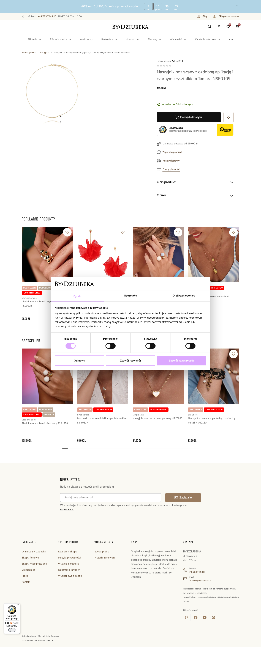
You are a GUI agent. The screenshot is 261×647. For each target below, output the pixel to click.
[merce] (49, 641)
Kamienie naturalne (205, 39)
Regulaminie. (67, 509)
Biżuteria (32, 39)
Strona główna (29, 52)
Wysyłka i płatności (68, 564)
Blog (204, 16)
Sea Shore (192, 415)
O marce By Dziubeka (34, 551)
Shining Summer (29, 298)
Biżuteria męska (58, 39)
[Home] (130, 27)
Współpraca (28, 570)
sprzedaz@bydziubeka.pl (200, 581)
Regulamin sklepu (67, 551)
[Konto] (219, 26)
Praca (25, 576)
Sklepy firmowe (30, 558)
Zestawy (152, 39)
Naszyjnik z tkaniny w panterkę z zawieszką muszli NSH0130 (211, 420)
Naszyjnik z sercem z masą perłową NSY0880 (157, 418)
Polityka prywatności (69, 558)
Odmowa (79, 360)
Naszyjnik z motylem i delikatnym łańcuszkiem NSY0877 (102, 420)
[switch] (110, 346)
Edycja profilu (101, 551)
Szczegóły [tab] (130, 295)
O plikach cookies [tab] (184, 295)
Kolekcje (84, 39)
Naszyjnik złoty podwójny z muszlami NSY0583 (208, 298)
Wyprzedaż (176, 39)
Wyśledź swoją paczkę (70, 576)
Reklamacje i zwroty (69, 570)
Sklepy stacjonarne (229, 16)
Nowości (130, 39)
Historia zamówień (104, 558)
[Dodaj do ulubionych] (67, 232)
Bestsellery (107, 39)
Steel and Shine (29, 420)
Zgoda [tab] (77, 296)
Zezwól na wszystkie (181, 360)
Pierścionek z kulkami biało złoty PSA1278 (45, 423)
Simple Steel (83, 415)
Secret (177, 61)
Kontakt (26, 582)
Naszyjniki (44, 52)
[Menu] (18, 605)
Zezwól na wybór (130, 360)
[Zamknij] (237, 6)
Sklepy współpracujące (34, 564)
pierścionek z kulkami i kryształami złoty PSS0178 (43, 303)
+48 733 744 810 (197, 572)
